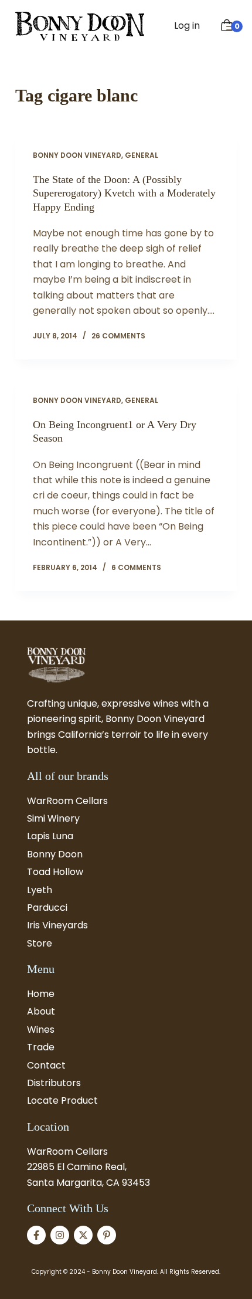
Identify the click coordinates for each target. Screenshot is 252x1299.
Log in (187, 25)
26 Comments (118, 336)
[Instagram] (59, 1235)
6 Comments (136, 567)
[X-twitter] (83, 1235)
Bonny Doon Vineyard (77, 155)
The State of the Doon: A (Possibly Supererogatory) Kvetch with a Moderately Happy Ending (124, 193)
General (141, 155)
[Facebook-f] (36, 1235)
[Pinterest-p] (106, 1235)
